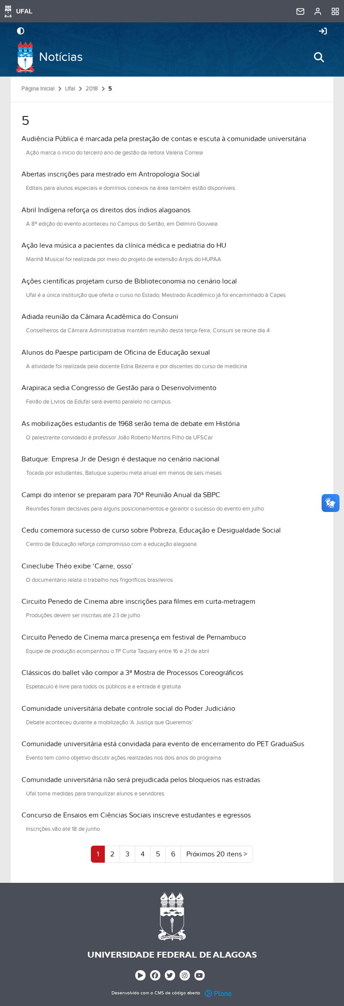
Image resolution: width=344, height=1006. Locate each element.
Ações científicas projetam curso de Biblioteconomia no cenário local (129, 281)
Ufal (70, 88)
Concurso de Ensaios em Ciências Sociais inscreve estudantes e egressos (136, 815)
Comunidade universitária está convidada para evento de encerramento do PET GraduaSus (163, 743)
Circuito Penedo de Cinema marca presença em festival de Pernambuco (134, 637)
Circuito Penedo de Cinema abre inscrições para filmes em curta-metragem (138, 601)
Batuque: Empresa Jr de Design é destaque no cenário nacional (120, 459)
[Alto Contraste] (20, 32)
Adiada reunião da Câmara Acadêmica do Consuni (100, 316)
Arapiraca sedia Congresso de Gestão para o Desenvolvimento (119, 387)
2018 (92, 88)
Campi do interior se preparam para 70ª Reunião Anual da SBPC (121, 494)
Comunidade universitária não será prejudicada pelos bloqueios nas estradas (141, 779)
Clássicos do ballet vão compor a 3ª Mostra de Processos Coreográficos (132, 672)
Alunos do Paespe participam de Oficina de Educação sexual (116, 352)
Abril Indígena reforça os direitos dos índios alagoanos (106, 210)
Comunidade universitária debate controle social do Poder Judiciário (128, 708)
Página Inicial (38, 88)
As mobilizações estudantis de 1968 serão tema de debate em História (131, 423)
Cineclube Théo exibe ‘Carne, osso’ (77, 566)
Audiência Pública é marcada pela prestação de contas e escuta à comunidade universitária (164, 138)
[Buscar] (319, 57)
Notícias (61, 57)
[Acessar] (323, 32)
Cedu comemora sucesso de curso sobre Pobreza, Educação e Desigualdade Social (151, 530)
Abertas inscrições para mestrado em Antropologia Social (111, 174)
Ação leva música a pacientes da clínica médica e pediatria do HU (124, 245)
